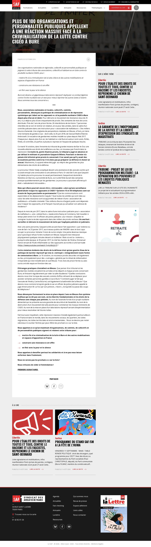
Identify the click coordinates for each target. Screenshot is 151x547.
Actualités (42, 8)
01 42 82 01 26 (18, 520)
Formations (28, 8)
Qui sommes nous (80, 496)
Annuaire (67, 8)
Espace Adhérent (109, 2)
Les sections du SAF (72, 2)
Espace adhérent (80, 505)
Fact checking (58, 505)
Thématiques (97, 8)
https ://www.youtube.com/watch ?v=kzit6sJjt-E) (37, 245)
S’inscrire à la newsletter (130, 2)
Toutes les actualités (25, 50)
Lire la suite (35, 469)
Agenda (56, 496)
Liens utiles (78, 510)
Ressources (81, 8)
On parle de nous (91, 2)
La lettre (55, 8)
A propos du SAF (54, 2)
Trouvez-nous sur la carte (25, 514)
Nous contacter (79, 515)
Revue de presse (80, 501)
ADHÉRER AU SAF (119, 8)
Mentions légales (97, 544)
